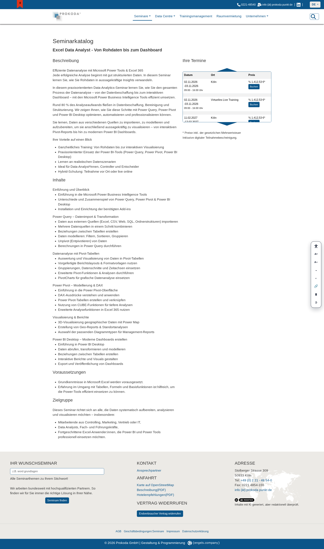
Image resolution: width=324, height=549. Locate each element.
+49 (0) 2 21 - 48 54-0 (256, 480)
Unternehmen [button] (256, 16)
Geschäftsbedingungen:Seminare (144, 531)
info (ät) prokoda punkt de (277, 4)
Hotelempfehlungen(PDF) (155, 495)
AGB (118, 531)
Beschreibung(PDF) (151, 490)
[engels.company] (204, 543)
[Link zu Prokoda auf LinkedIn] (298, 4)
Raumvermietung (229, 16)
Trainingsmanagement (196, 16)
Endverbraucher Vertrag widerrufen (160, 513)
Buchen (254, 86)
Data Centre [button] (164, 16)
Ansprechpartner (149, 470)
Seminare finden (57, 500)
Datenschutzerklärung (195, 531)
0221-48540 (248, 4)
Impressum (173, 531)
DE (314, 4)
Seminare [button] (141, 16)
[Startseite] (70, 16)
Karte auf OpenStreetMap (155, 485)
